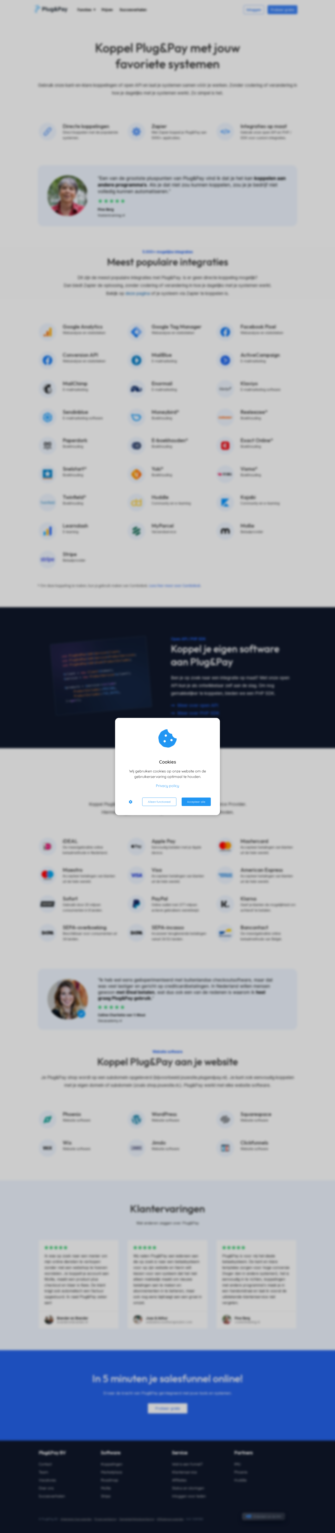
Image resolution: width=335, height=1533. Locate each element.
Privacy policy (167, 785)
